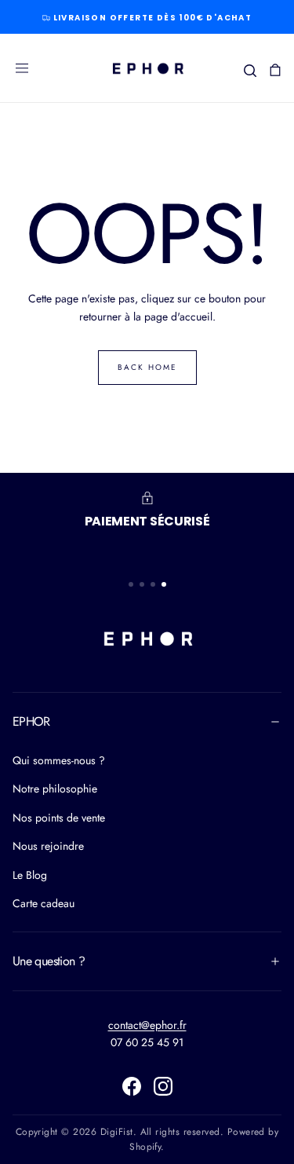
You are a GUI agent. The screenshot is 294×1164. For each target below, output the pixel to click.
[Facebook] (131, 1086)
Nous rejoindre (48, 846)
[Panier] (275, 69)
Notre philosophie (55, 788)
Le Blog (30, 875)
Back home (147, 367)
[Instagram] (163, 1086)
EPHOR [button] (31, 721)
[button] (22, 68)
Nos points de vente (59, 817)
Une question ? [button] (49, 961)
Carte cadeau (43, 903)
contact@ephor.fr (147, 1025)
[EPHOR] (147, 638)
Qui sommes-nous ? (59, 760)
